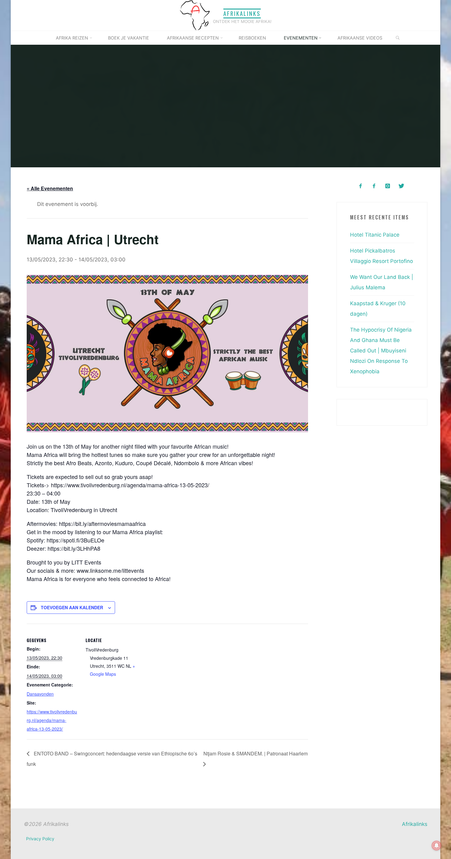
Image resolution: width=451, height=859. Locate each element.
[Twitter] (401, 186)
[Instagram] (387, 186)
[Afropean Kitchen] (374, 186)
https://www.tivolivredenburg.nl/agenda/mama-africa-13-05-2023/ (52, 720)
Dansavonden (40, 693)
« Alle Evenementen (50, 188)
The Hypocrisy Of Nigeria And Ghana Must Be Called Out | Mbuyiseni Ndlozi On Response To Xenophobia (381, 350)
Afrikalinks (242, 13)
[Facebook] (360, 186)
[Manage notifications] (436, 845)
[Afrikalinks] (194, 15)
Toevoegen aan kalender (72, 607)
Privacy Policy (40, 838)
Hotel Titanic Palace (374, 235)
